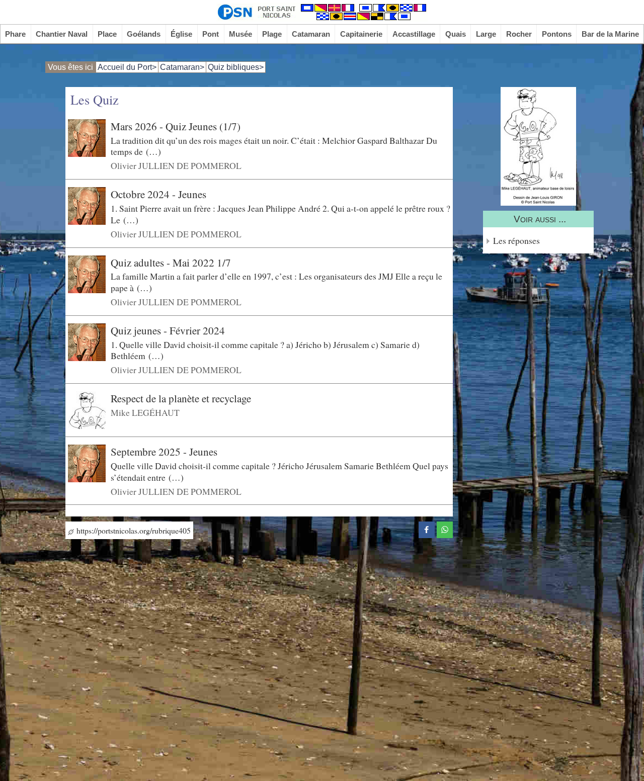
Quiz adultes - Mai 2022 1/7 (171, 262)
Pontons (557, 34)
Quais (455, 34)
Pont (210, 34)
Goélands (143, 34)
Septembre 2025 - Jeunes (164, 452)
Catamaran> (182, 67)
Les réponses (516, 240)
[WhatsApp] (445, 529)
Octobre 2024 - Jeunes (158, 194)
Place (107, 34)
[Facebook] (427, 529)
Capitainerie (361, 34)
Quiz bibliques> (236, 67)
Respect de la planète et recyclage (181, 398)
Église (181, 34)
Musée (240, 34)
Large (486, 34)
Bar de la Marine (610, 34)
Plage (272, 34)
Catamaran (311, 34)
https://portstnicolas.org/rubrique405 (132, 530)
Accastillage (413, 34)
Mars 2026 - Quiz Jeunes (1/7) (175, 126)
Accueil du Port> (127, 67)
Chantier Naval (62, 34)
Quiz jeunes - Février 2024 (168, 330)
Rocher (519, 34)
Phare (15, 34)
